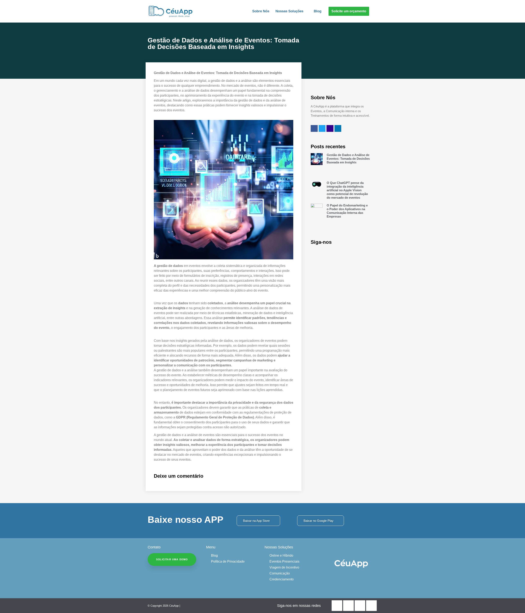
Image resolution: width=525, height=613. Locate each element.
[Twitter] (322, 128)
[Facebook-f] (314, 128)
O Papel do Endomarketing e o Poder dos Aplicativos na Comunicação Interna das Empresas (347, 211)
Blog (317, 11)
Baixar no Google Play (318, 520)
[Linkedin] (337, 128)
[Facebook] (337, 605)
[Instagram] (329, 128)
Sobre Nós (260, 11)
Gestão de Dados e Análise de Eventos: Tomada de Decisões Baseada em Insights (348, 158)
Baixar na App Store (256, 520)
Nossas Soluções (289, 11)
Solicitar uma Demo (172, 559)
